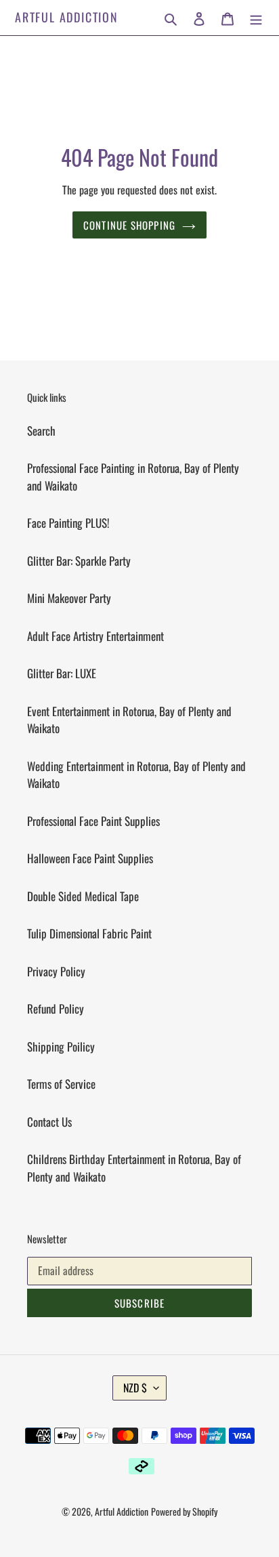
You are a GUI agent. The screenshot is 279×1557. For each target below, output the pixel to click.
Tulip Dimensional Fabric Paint (89, 933)
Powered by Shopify (184, 1511)
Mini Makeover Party (69, 597)
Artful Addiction (67, 17)
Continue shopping (129, 224)
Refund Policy (55, 1008)
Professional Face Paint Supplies (93, 820)
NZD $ (135, 1387)
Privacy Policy (56, 971)
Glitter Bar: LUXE (61, 673)
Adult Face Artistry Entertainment (95, 635)
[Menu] (256, 17)
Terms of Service (61, 1083)
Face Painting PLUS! (68, 522)
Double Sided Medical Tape (83, 896)
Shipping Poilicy (61, 1046)
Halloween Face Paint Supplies (90, 858)
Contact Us (49, 1121)
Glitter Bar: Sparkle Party (79, 560)
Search (41, 430)
